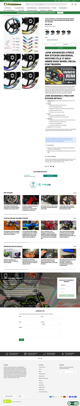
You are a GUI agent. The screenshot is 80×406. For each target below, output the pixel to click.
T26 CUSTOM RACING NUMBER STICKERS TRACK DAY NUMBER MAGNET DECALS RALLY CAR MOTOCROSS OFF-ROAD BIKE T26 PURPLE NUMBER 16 (67, 234)
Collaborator (49, 10)
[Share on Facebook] (51, 166)
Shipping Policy (42, 387)
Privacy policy (41, 389)
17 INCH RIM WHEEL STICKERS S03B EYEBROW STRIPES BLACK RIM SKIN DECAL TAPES (67, 207)
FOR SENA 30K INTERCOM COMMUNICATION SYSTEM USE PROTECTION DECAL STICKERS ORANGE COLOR (29, 262)
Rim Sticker (54, 7)
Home (4, 15)
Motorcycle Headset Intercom (9, 10)
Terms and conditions (43, 391)
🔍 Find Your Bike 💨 (8, 7)
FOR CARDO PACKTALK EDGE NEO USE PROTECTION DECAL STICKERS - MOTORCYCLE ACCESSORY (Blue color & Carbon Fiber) (68, 262)
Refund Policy (41, 385)
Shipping (46, 26)
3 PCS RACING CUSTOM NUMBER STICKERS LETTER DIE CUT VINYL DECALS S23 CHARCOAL (11, 233)
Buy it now (61, 47)
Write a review (50, 175)
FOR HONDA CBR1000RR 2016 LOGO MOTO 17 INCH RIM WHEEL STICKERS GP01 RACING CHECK (11, 207)
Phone (20, 321)
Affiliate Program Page (43, 378)
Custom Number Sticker (19, 7)
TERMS (59, 0)
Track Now (11, 0)
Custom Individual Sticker (32, 7)
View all (74, 192)
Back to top (40, 358)
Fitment (46, 37)
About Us (40, 380)
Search (40, 369)
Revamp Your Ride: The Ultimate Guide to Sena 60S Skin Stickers (11, 261)
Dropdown (42, 321)
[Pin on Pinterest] (53, 166)
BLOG (56, 0)
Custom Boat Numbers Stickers (44, 7)
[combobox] (46, 4)
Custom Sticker (21, 10)
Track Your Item (43, 10)
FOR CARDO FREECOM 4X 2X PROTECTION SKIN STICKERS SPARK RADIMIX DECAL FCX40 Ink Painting (49, 262)
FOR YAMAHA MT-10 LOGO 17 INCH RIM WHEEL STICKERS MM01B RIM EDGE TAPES (49, 207)
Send (21, 339)
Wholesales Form (42, 373)
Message (20, 327)
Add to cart (65, 44)
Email (42, 316)
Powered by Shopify (18, 401)
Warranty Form (42, 376)
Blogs (40, 371)
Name (20, 316)
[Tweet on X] (48, 166)
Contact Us (41, 382)
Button (60, 12)
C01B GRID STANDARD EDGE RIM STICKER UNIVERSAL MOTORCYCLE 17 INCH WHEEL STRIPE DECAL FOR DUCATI (30, 208)
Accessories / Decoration (32, 10)
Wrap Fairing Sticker (63, 7)
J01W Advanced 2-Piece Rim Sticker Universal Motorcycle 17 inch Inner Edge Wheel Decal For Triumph (13, 15)
